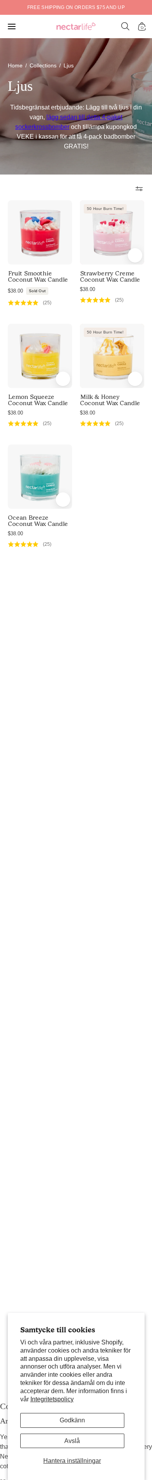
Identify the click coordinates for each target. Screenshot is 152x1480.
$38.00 (27, 291)
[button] (125, 26)
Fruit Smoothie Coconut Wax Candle (38, 276)
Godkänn (72, 1420)
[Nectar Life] (76, 26)
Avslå (72, 1441)
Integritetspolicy (52, 1399)
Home (15, 65)
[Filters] (139, 188)
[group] (76, 7)
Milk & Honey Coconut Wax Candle (110, 400)
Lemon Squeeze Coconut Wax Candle (38, 400)
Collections (43, 65)
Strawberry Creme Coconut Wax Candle (110, 276)
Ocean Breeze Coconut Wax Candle (38, 521)
